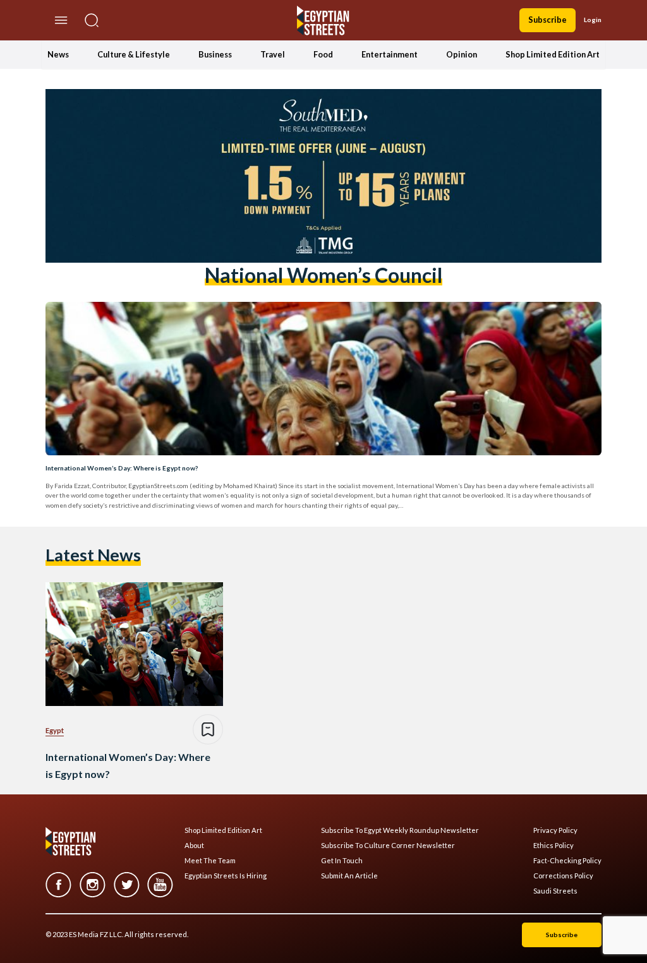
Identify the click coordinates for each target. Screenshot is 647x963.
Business (215, 54)
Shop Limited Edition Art (552, 54)
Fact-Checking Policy (567, 860)
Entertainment (389, 54)
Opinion (461, 54)
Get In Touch (342, 860)
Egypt (54, 730)
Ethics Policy (553, 845)
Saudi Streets (555, 891)
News (58, 54)
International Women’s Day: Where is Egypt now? (121, 468)
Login (593, 19)
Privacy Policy (555, 830)
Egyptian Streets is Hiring (225, 876)
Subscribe (547, 20)
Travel (272, 54)
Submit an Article (349, 876)
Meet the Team (210, 860)
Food (323, 54)
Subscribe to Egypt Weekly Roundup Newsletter (400, 830)
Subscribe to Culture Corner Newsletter (388, 845)
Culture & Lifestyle (133, 54)
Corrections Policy (563, 876)
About (194, 845)
